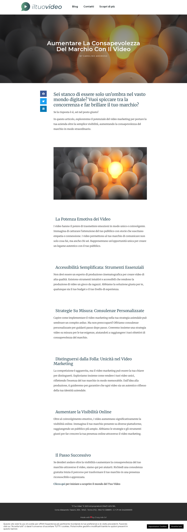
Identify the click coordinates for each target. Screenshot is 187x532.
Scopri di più (107, 6)
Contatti (89, 6)
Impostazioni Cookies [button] (158, 526)
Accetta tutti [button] (176, 526)
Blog (75, 6)
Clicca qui (59, 484)
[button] (43, 94)
